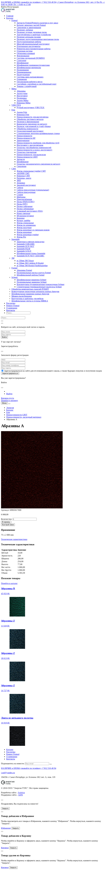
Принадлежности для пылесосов (31, 154)
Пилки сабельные (24, 206)
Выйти (9, 394)
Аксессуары (22, 93)
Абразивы (21, 91)
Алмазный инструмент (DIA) (30, 211)
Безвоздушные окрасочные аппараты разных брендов (35, 291)
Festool (14, 20)
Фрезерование (23, 56)
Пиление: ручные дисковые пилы (32, 32)
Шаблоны (21, 197)
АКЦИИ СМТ (23, 173)
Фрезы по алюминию (26, 225)
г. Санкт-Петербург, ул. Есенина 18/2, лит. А (76, 2)
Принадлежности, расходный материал (23, 417)
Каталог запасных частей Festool (31, 25)
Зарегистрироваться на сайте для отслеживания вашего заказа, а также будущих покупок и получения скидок (53, 371)
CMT (13, 169)
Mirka (13, 89)
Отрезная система (24, 51)
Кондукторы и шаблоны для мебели (27, 298)
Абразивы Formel (24, 270)
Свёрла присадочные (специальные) (33, 190)
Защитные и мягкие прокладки (30, 242)
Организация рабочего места (29, 82)
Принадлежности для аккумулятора (32, 117)
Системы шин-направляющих (30, 77)
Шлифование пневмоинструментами (33, 65)
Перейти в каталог (9, 583)
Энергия (10, 408)
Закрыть (5, 808)
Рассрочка (10, 303)
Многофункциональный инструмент (33, 44)
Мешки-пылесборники (21, 296)
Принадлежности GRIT (27, 157)
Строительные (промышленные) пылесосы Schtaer (39, 287)
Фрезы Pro (21, 237)
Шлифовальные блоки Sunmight (31, 253)
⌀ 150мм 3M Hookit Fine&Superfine (32, 265)
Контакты (10, 310)
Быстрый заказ (8, 525)
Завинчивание (23, 140)
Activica (21, 792)
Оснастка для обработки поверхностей (34, 147)
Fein (13, 110)
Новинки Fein (23, 114)
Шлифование (23, 63)
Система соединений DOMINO (31, 58)
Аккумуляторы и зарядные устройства (34, 34)
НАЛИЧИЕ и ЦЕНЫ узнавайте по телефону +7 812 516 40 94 (28, 2)
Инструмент (22, 96)
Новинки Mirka (23, 103)
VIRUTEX (16, 105)
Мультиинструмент (25, 216)
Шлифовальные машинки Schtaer (31, 280)
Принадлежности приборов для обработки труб (38, 143)
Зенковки (21, 183)
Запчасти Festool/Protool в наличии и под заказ (37, 23)
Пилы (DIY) (22, 204)
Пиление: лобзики (25, 30)
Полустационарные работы (29, 42)
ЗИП (19, 180)
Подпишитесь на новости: (12, 763)
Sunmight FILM (23, 249)
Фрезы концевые (24, 232)
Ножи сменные (23, 213)
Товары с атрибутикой (27, 86)
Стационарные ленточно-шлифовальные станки (38, 133)
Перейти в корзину (9, 400)
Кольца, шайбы (23, 220)
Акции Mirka (22, 100)
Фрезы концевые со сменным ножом (33, 230)
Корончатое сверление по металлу (32, 124)
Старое (20, 194)
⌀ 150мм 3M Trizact (25, 260)
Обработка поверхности (27, 129)
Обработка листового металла (30, 119)
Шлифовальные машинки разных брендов (30, 294)
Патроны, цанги (24, 178)
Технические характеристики (14, 539)
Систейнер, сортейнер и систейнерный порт (36, 84)
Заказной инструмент (26, 185)
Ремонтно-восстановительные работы (33, 49)
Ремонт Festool (12, 305)
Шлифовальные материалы (29, 67)
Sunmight (15, 239)
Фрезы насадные (24, 227)
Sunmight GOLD (24, 251)
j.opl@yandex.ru (8, 773)
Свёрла (20, 187)
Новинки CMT (23, 176)
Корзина (4, 848)
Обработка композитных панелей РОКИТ (30, 289)
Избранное (6, 828)
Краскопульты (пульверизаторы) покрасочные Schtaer (40, 284)
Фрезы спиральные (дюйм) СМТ (31, 171)
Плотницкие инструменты (28, 46)
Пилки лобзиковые (25, 209)
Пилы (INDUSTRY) (25, 202)
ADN (20, 795)
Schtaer (14, 277)
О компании (11, 308)
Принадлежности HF (26, 138)
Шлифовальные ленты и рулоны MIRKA (29, 301)
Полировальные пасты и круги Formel (34, 273)
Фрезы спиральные (25, 223)
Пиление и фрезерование (28, 122)
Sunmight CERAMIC (26, 244)
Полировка (22, 98)
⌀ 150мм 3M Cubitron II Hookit (30, 263)
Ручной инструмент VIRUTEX (30, 107)
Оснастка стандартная (26, 152)
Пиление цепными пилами (29, 37)
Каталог (9, 18)
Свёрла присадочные (26, 192)
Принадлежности (24, 136)
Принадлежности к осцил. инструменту (34, 150)
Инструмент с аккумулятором (30, 145)
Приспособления (24, 199)
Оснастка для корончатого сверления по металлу (38, 164)
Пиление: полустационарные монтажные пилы (38, 39)
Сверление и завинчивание (29, 27)
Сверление (21, 166)
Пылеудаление (23, 74)
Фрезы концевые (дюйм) (28, 234)
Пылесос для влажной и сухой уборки (34, 126)
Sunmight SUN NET (25, 246)
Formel (14, 268)
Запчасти (21, 159)
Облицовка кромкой (26, 53)
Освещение (22, 79)
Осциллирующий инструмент (30, 131)
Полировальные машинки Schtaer (32, 282)
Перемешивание (24, 72)
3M (12, 258)
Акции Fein (22, 112)
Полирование (23, 70)
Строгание (21, 60)
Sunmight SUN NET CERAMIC (30, 256)
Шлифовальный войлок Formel (30, 275)
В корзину (6, 522)
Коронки (21, 218)
